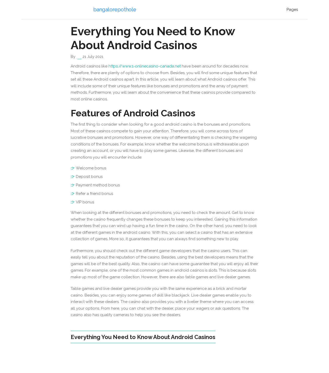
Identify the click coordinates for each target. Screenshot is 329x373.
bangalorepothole (114, 9)
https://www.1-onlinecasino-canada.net (144, 66)
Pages (292, 9)
